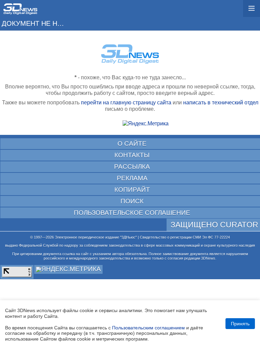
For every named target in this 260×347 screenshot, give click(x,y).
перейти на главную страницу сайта (126, 102)
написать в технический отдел (220, 102)
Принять (240, 323)
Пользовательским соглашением (148, 327)
